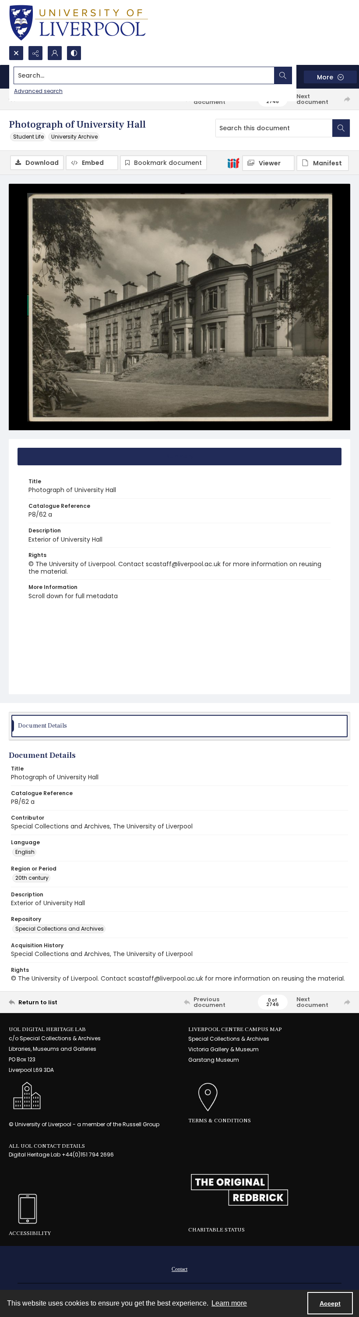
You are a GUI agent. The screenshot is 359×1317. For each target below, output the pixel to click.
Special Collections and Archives (59, 928)
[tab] (179, 456)
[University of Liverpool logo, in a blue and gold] (78, 22)
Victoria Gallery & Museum (223, 1049)
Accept (330, 1303)
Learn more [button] (229, 1303)
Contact (179, 1269)
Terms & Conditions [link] (219, 1120)
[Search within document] (341, 128)
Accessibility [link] (30, 1233)
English (25, 852)
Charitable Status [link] (216, 1229)
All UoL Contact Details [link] (47, 1145)
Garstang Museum (213, 1060)
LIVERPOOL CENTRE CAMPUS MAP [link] (235, 1029)
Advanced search (38, 91)
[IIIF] (233, 162)
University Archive (74, 136)
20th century (32, 878)
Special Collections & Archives (228, 1038)
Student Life (28, 136)
